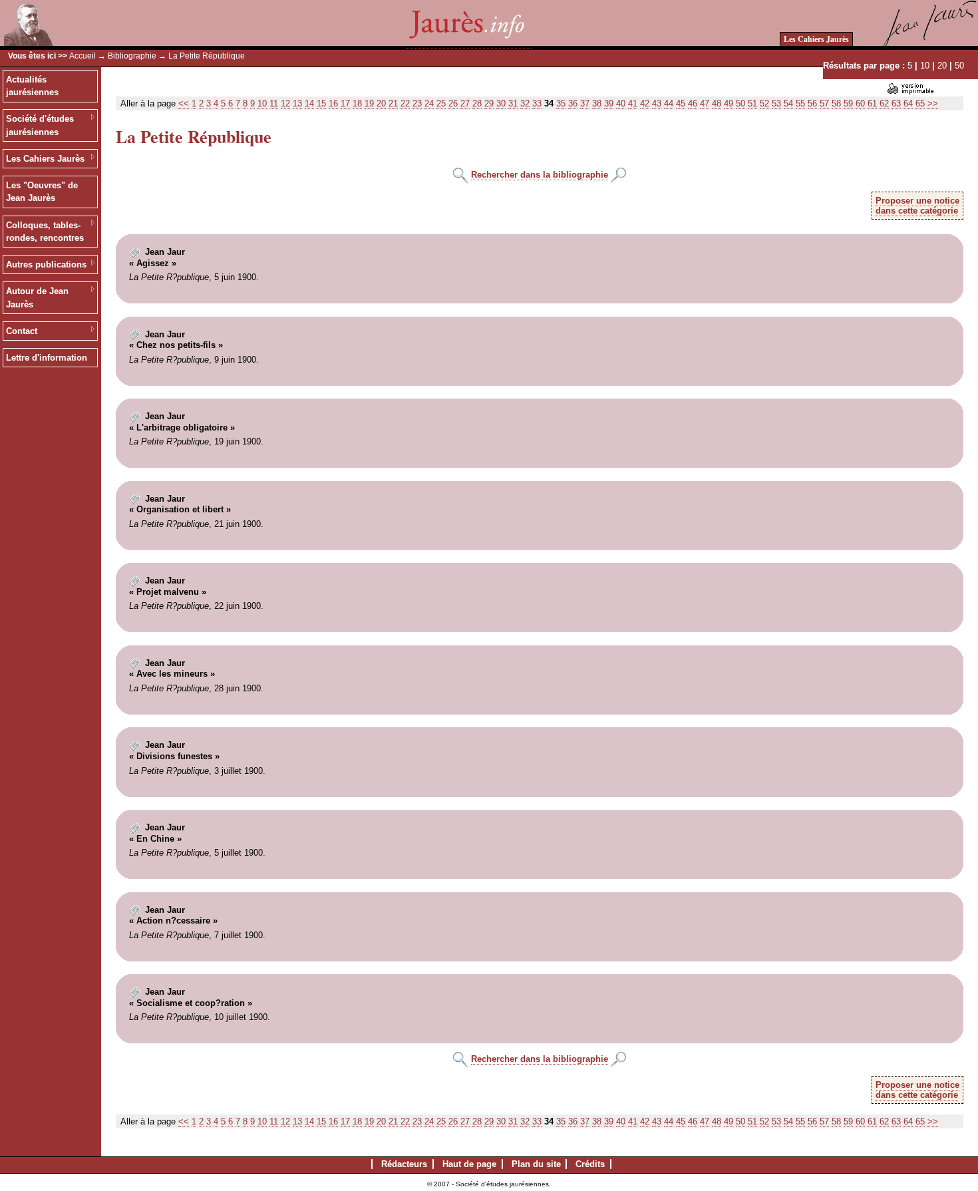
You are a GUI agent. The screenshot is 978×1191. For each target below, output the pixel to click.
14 (309, 103)
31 (513, 103)
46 (692, 103)
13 (297, 103)
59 (848, 103)
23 (417, 103)
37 (584, 103)
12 (285, 103)
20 (942, 66)
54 (788, 103)
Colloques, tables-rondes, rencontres (45, 232)
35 (561, 103)
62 (884, 103)
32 (525, 103)
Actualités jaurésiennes (32, 86)
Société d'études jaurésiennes (40, 125)
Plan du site (536, 1164)
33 (537, 103)
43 (656, 103)
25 (441, 103)
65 (920, 103)
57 (824, 103)
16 (333, 103)
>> (932, 103)
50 (959, 66)
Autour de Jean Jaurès (37, 297)
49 (728, 103)
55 (800, 103)
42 (644, 103)
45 (680, 103)
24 (429, 103)
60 (860, 103)
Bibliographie (132, 56)
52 (764, 103)
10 (924, 66)
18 (357, 103)
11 (273, 103)
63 (896, 103)
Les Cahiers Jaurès (816, 39)
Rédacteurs (404, 1164)
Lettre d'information (46, 358)
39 (608, 103)
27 (465, 103)
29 (489, 103)
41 (632, 103)
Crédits (590, 1164)
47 (704, 103)
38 (596, 103)
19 (369, 103)
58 (836, 103)
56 (812, 103)
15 (321, 103)
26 (453, 103)
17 (345, 103)
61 (872, 103)
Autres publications (46, 264)
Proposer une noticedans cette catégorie (917, 206)
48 (716, 103)
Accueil (82, 56)
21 (393, 103)
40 (620, 103)
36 (572, 103)
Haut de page (469, 1164)
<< (183, 103)
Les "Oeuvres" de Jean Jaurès (42, 192)
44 (668, 103)
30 (501, 103)
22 (405, 103)
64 (908, 103)
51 (752, 103)
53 (776, 103)
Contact (21, 331)
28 (477, 103)
